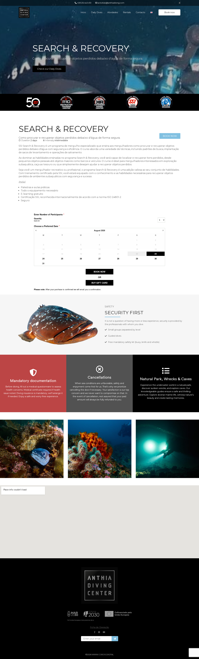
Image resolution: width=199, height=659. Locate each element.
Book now (169, 12)
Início (83, 12)
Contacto (140, 12)
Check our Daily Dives (49, 68)
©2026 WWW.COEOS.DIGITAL (99, 654)
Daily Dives (96, 12)
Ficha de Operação (99, 627)
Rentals (127, 12)
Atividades (112, 12)
